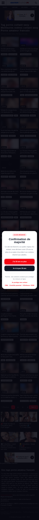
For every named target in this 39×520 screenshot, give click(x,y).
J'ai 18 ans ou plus (19, 261)
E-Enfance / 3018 (28, 285)
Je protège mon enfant (19, 282)
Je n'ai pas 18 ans (19, 268)
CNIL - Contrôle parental (13, 285)
